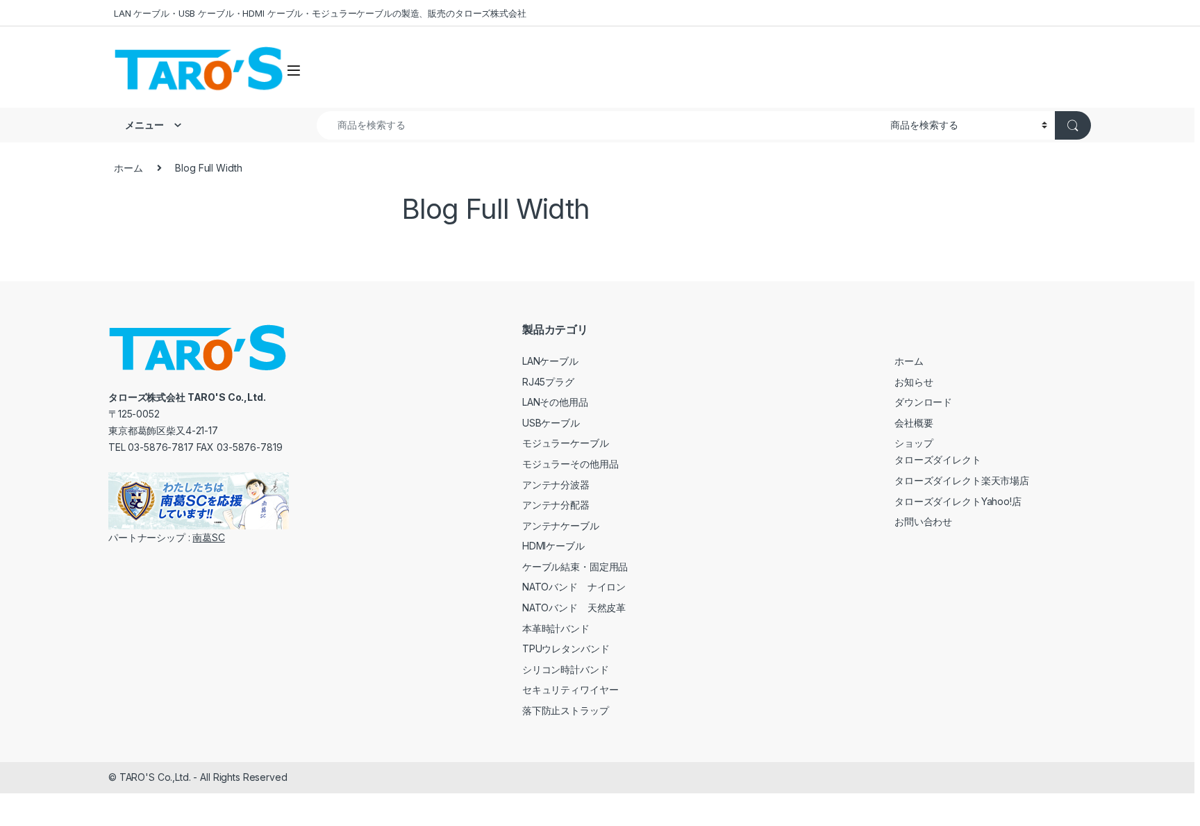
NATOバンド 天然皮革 (574, 607)
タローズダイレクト (937, 459)
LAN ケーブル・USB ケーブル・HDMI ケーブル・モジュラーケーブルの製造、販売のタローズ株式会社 (320, 13)
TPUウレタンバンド (566, 648)
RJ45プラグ (548, 382)
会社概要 (913, 423)
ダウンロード (923, 402)
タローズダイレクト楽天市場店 (961, 480)
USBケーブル (551, 423)
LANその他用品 (555, 402)
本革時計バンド (556, 628)
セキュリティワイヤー (570, 689)
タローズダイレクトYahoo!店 (958, 501)
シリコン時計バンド (565, 669)
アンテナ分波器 (556, 484)
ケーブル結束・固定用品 (575, 566)
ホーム (128, 168)
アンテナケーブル (560, 525)
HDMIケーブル (553, 546)
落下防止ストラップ (565, 710)
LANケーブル (550, 361)
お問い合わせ (923, 521)
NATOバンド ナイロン (574, 587)
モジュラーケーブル (565, 443)
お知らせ (913, 382)
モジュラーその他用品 (570, 464)
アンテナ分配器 (556, 505)
